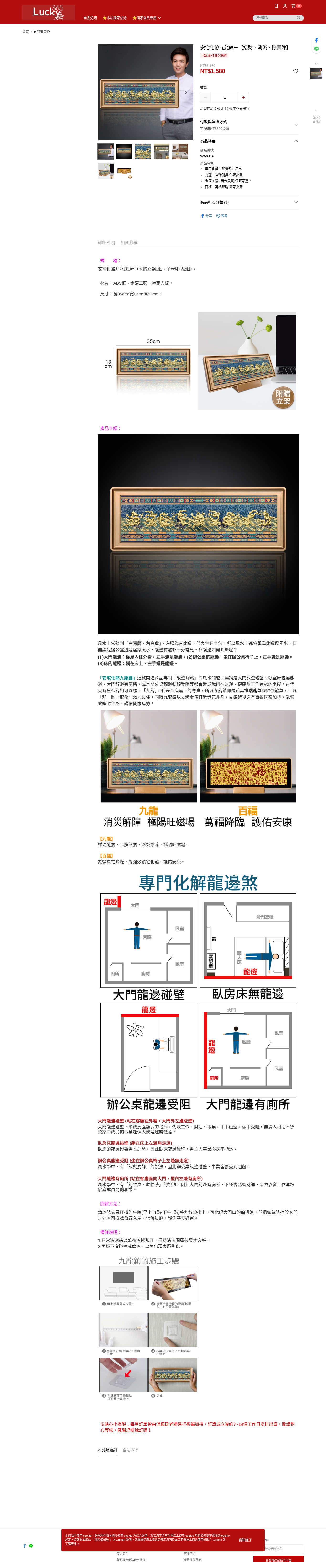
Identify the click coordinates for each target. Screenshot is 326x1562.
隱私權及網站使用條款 (131, 1560)
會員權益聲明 (192, 1560)
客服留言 (189, 1554)
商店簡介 (122, 1554)
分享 (208, 216)
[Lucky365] (48, 12)
